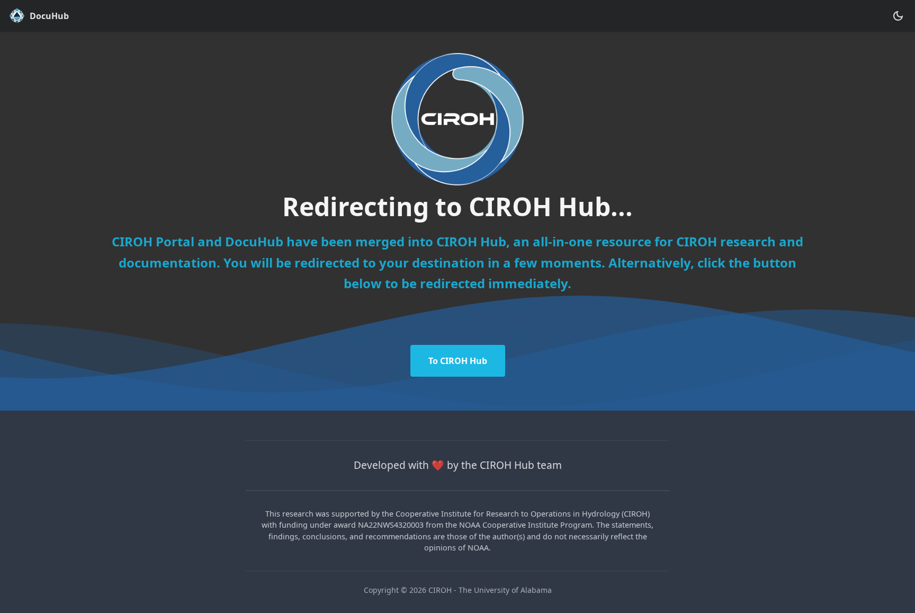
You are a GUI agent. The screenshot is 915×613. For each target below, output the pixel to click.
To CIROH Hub (457, 361)
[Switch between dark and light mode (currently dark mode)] (898, 15)
